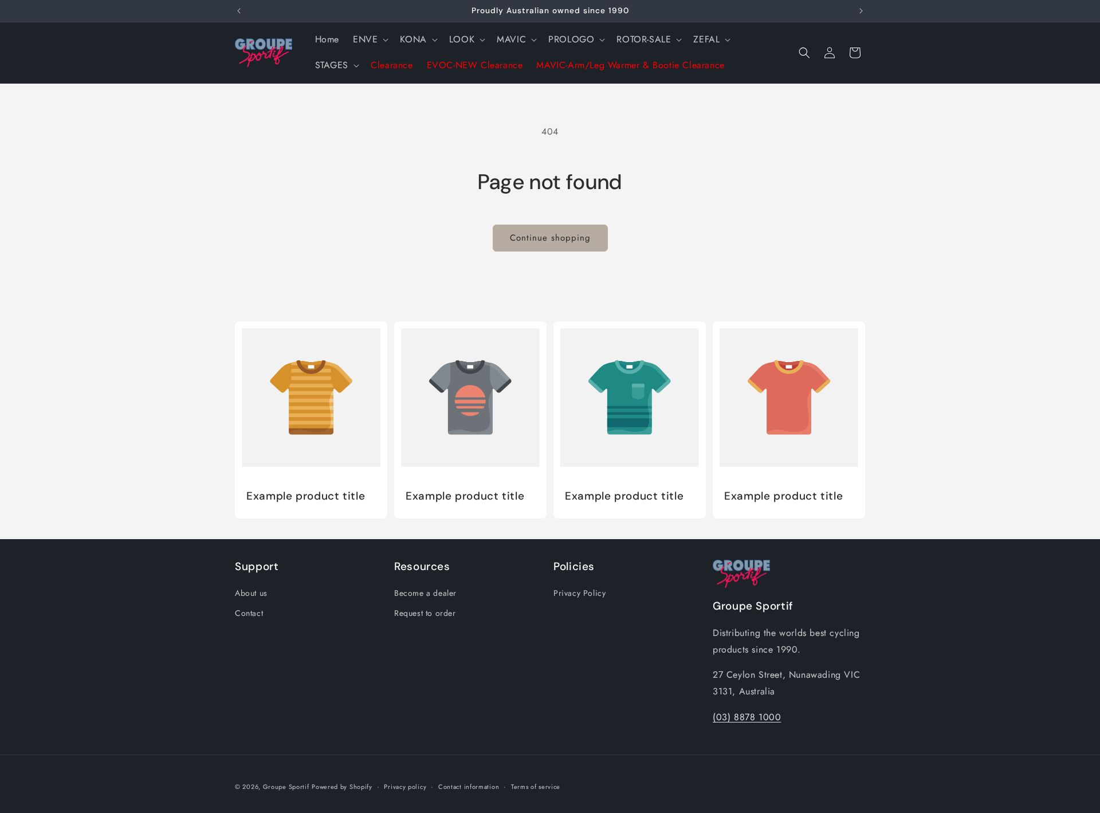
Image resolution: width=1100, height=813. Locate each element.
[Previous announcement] (239, 11)
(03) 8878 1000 (747, 717)
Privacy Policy (579, 593)
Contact (249, 613)
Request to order (425, 613)
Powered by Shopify (342, 786)
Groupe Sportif (286, 786)
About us (251, 593)
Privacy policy (405, 786)
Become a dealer (425, 593)
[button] (369, 40)
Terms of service (535, 786)
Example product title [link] (305, 496)
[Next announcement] (861, 11)
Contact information (468, 786)
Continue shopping (550, 237)
